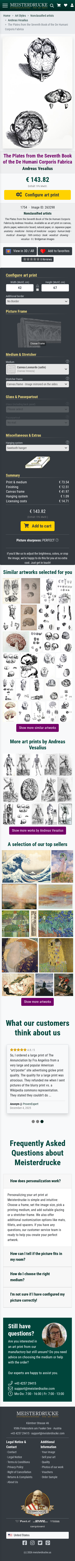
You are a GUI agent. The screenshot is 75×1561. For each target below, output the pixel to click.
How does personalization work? (35, 1181)
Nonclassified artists (42, 15)
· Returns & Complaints (19, 1477)
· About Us (12, 1482)
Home (6, 15)
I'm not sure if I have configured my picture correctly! (37, 1297)
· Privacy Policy (14, 1467)
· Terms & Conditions (18, 1462)
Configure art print (40, 194)
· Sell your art (48, 1457)
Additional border (15, 296)
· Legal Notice (14, 1457)
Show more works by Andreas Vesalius (37, 830)
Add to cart (40, 526)
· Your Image (48, 1452)
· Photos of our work (52, 1467)
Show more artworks (37, 1002)
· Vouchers (47, 1472)
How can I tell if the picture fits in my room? (36, 1256)
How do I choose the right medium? (30, 1276)
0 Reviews (46, 259)
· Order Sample (49, 1477)
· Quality (45, 1462)
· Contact (11, 1452)
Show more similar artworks (37, 728)
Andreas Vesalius (18, 20)
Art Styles (20, 15)
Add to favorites (57, 251)
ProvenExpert (30, 1104)
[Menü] (5, 5)
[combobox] (37, 301)
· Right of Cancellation (18, 1472)
